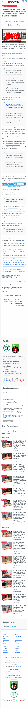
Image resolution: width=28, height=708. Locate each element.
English (17, 646)
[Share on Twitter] (6, 291)
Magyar (17, 648)
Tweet (18, 25)
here (17, 65)
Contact (17, 643)
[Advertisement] (14, 322)
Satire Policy (6, 640)
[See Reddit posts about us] (23, 380)
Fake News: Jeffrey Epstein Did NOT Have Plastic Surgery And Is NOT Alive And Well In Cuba (13, 251)
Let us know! (16, 363)
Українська (17, 652)
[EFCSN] (14, 694)
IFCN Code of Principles (5, 637)
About (16, 634)
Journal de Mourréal (13, 208)
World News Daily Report (14, 141)
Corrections (18, 641)
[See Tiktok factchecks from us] (4, 380)
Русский (17, 650)
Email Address (7, 392)
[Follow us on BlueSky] (7, 380)
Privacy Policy (18, 640)
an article (16, 58)
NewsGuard (4, 221)
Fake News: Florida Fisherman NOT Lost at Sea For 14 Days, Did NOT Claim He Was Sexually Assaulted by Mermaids (14, 266)
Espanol (5, 648)
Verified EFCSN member (10, 371)
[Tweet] (26, 1)
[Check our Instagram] (12, 380)
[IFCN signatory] (14, 685)
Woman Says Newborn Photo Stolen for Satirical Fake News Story (14, 200)
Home (4, 634)
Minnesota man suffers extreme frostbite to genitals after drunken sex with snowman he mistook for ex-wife (14, 105)
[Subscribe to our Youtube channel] (21, 380)
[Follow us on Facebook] (10, 380)
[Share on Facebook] (3, 291)
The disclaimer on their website (13, 145)
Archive (4, 643)
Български (5, 646)
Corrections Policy (7, 641)
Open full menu (2, 2)
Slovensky (5, 652)
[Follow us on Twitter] (18, 380)
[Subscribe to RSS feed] (4, 383)
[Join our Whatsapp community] (15, 380)
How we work (18, 636)
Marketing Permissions (8, 399)
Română (5, 650)
